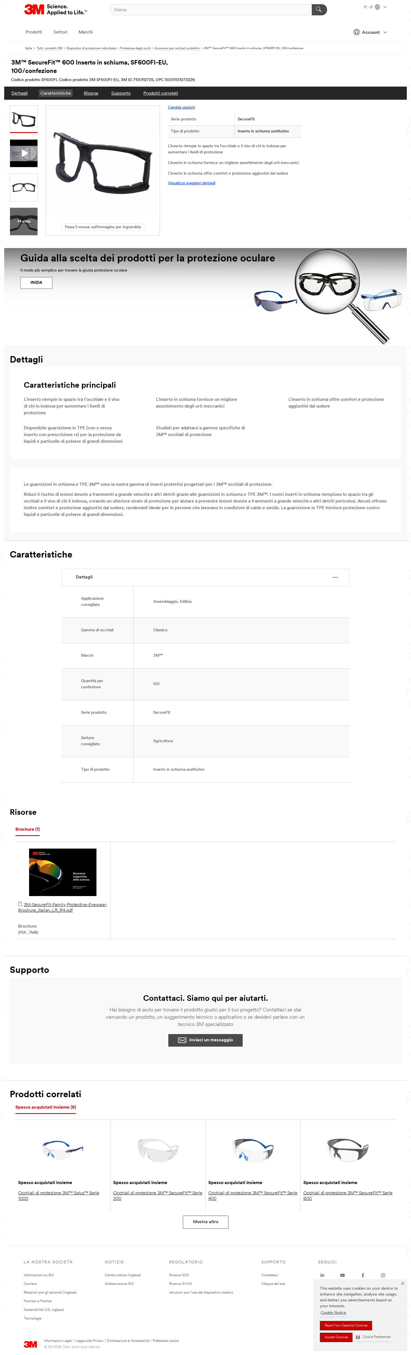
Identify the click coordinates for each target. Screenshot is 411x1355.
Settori (60, 32)
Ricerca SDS (179, 1275)
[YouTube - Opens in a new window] (342, 1275)
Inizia (36, 283)
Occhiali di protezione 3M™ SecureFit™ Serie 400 (252, 1196)
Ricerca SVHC (180, 1284)
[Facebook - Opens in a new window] (363, 1275)
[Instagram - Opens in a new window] (383, 1275)
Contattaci (269, 1275)
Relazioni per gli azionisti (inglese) (50, 1292)
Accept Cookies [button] (336, 1337)
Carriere (30, 1284)
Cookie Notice (333, 1313)
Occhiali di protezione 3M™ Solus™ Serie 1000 (58, 1196)
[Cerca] (319, 9)
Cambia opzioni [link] (181, 108)
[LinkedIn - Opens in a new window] (322, 1275)
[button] (373, 1337)
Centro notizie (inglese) (123, 1275)
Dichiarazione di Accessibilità (128, 1341)
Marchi (86, 32)
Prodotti (34, 32)
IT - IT (369, 7)
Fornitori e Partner (38, 1301)
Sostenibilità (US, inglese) (44, 1310)
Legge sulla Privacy (89, 1341)
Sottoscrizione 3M (119, 1284)
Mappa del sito (273, 1284)
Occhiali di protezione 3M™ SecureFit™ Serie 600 (348, 1196)
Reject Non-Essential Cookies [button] (346, 1325)
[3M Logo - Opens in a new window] (56, 9)
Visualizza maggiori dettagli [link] (191, 183)
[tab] (27, 829)
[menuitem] (19, 93)
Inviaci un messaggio (211, 1040)
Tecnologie (32, 1318)
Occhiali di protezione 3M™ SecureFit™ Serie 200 (157, 1196)
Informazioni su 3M (39, 1275)
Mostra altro (205, 1222)
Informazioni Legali (58, 1341)
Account (371, 32)
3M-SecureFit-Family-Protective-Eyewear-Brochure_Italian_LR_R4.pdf (62, 908)
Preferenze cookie (166, 1341)
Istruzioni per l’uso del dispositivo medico (201, 1292)
